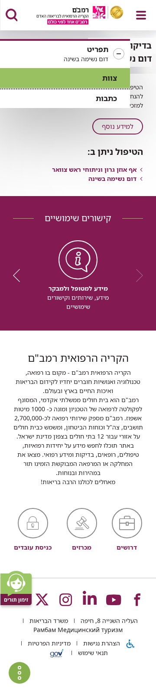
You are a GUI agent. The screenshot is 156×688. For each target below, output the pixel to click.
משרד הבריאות (48, 620)
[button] (65, 54)
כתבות (106, 98)
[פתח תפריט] (141, 15)
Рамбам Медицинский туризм (78, 630)
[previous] (136, 275)
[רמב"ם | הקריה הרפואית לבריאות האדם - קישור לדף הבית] (69, 16)
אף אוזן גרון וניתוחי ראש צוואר (94, 169)
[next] (19, 275)
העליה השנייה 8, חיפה (108, 620)
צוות (109, 78)
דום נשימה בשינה (112, 178)
